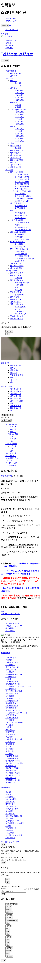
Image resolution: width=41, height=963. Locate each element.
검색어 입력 (5, 860)
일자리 (8, 950)
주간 (7, 879)
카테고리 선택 (6, 858)
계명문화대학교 (11, 41)
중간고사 (9, 956)
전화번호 (9, 915)
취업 (7, 923)
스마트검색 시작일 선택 (10, 886)
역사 (7, 928)
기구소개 (9, 912)
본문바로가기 (10, 18)
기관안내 (9, 917)
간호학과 (9, 948)
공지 (7, 931)
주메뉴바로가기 (11, 21)
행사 (7, 942)
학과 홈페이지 (5, 653)
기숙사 (8, 907)
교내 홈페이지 (5, 787)
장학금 (8, 909)
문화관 (8, 926)
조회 (3, 894)
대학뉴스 (9, 45)
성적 (7, 945)
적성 (7, 953)
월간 (7, 882)
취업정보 (9, 48)
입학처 (8, 43)
